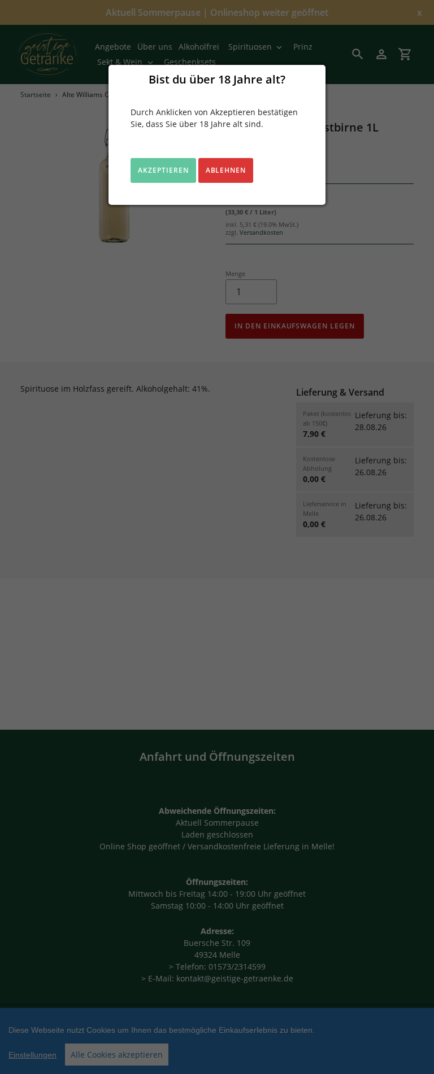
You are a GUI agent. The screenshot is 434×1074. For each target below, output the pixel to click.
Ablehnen (226, 170)
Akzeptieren (163, 170)
